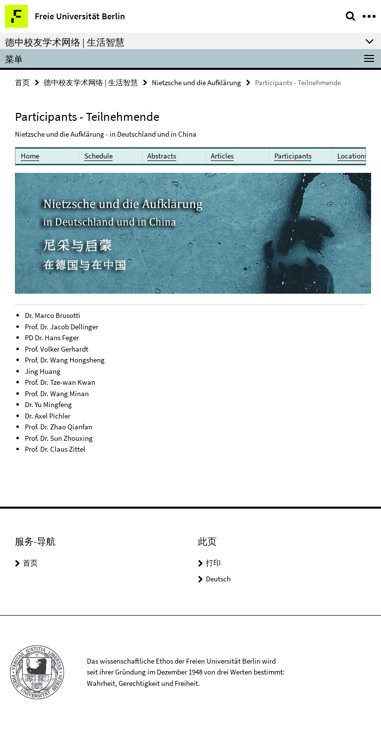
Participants (293, 155)
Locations (352, 155)
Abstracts (161, 155)
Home (30, 155)
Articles (222, 155)
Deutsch (218, 578)
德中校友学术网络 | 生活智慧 (91, 82)
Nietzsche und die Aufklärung (196, 82)
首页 (22, 82)
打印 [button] (213, 563)
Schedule (98, 155)
